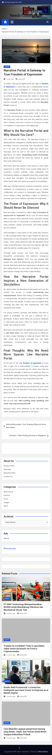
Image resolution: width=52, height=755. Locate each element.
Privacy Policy (9, 466)
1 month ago (10, 655)
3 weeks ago (10, 613)
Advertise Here (9, 473)
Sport (6, 506)
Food (6, 499)
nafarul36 (21, 79)
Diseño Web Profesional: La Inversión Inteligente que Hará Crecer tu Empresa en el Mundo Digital (26, 690)
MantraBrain (43, 752)
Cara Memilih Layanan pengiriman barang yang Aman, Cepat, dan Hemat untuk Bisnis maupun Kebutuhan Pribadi (25, 732)
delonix (6, 538)
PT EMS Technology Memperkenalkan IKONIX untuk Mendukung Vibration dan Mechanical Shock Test (23, 607)
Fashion (7, 495)
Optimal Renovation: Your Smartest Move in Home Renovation (26, 426)
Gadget (7, 67)
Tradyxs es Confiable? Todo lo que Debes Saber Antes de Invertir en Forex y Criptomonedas (24, 649)
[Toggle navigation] (12, 22)
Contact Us (8, 476)
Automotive (8, 492)
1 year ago (10, 79)
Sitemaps (7, 469)
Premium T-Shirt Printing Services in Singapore (27, 435)
